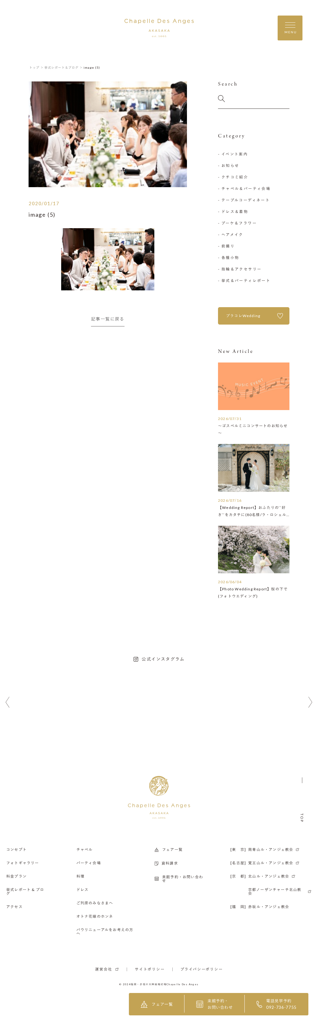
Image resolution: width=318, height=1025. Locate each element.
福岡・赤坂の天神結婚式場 (148, 984)
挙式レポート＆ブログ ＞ (63, 67)
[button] (8, 702)
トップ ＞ (36, 67)
